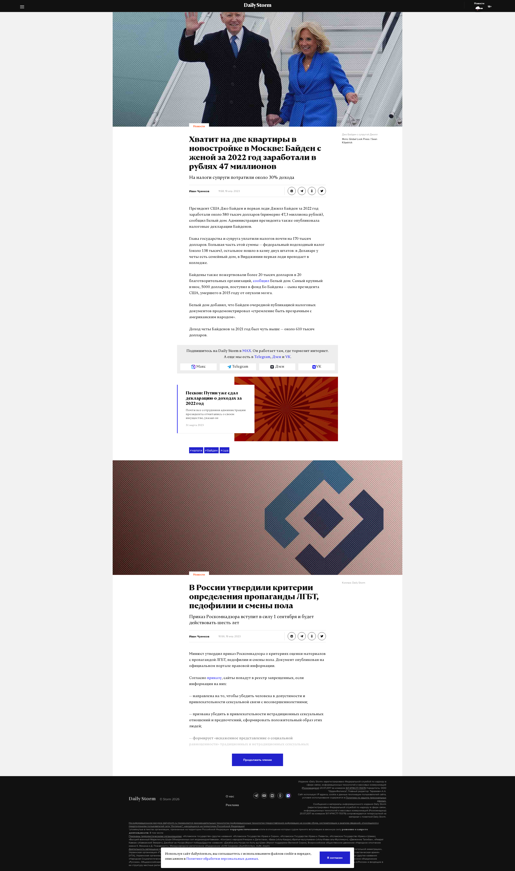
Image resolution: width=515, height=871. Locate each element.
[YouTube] (264, 795)
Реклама (232, 805)
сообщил (261, 281)
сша (224, 450)
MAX (246, 351)
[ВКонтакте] (272, 795)
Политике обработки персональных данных (222, 859)
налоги (196, 450)
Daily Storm (257, 5)
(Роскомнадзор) (310, 788)
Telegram (262, 357)
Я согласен (335, 857)
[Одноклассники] (280, 795)
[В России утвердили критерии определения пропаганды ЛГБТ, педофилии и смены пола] (292, 636)
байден (211, 450)
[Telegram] (256, 795)
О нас (230, 796)
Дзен (276, 357)
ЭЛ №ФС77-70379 (356, 788)
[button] (22, 7)
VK (287, 357)
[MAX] (288, 795)
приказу (214, 678)
